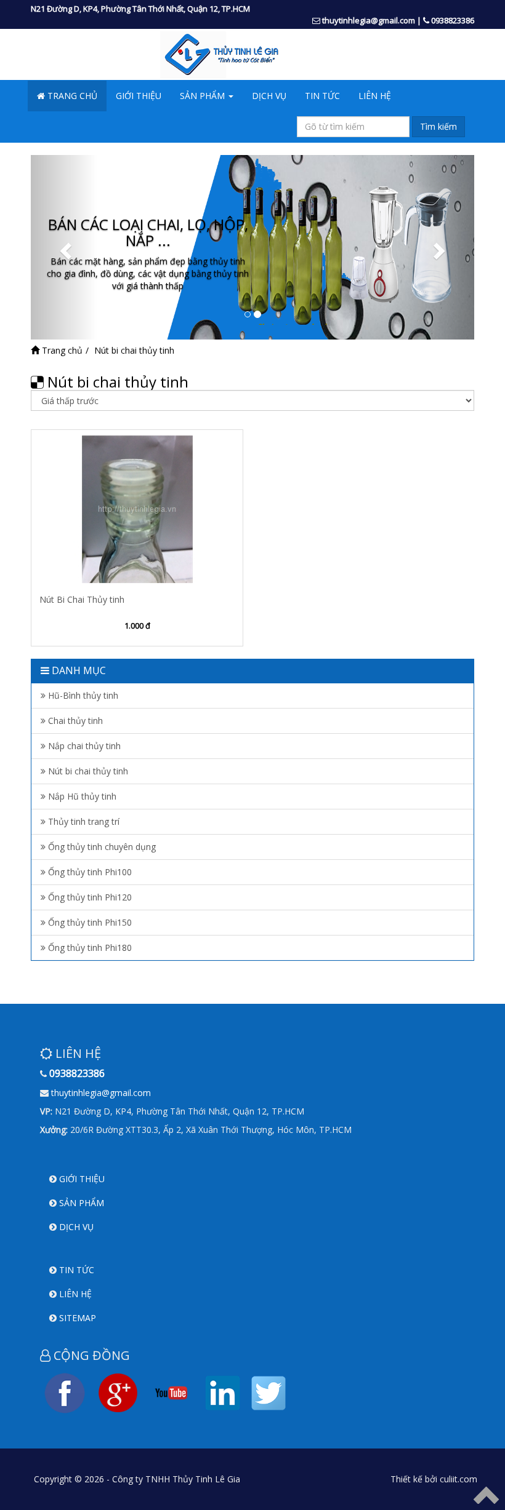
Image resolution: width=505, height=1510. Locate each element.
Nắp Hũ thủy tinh (81, 796)
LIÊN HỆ (374, 95)
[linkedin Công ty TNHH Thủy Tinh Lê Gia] (223, 1391)
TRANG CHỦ (71, 95)
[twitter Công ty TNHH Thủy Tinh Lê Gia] (268, 1391)
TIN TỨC (322, 95)
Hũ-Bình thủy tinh (82, 695)
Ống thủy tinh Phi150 (89, 922)
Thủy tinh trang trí (82, 821)
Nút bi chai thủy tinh (87, 771)
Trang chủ (61, 350)
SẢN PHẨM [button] (203, 95)
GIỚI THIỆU (138, 95)
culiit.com (458, 1479)
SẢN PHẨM (81, 1203)
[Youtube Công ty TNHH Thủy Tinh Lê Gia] (171, 1391)
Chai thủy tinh (74, 720)
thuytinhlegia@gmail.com (368, 20)
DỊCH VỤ (269, 95)
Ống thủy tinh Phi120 (89, 897)
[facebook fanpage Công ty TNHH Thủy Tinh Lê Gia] (64, 1391)
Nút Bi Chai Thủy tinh (81, 599)
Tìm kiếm (438, 126)
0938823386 (452, 20)
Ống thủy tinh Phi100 (89, 872)
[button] (64, 247)
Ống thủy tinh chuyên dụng (101, 846)
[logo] (252, 54)
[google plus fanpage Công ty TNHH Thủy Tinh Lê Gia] (118, 1391)
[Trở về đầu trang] (486, 1494)
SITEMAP (77, 1318)
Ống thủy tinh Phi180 (89, 947)
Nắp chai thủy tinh (83, 746)
